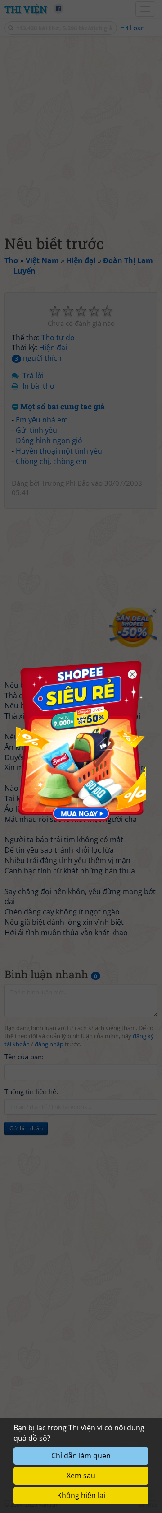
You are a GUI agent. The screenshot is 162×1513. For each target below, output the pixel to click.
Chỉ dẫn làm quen (81, 1456)
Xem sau (81, 1476)
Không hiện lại (81, 1495)
